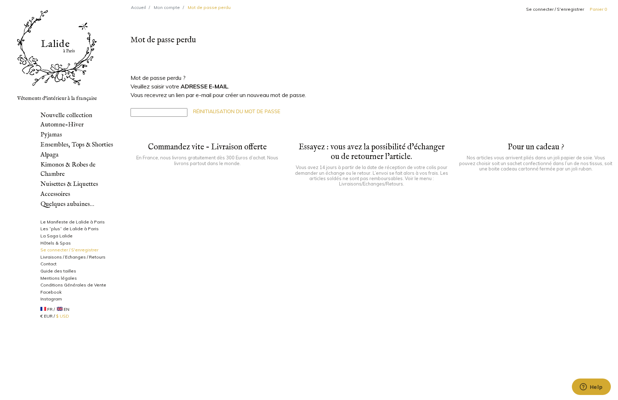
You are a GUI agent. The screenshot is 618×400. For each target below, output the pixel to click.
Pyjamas (51, 135)
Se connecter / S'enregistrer (555, 9)
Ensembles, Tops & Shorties (76, 145)
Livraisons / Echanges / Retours (73, 257)
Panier (598, 9)
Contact (48, 263)
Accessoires (55, 194)
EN (66, 309)
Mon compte (167, 7)
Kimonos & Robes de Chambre (67, 169)
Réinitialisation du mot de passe (236, 111)
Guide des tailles (58, 271)
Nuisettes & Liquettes (69, 184)
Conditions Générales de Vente (73, 285)
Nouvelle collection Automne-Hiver (66, 120)
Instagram (51, 299)
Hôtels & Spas (55, 243)
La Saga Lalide (56, 235)
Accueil (138, 7)
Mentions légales (58, 278)
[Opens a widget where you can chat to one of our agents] (591, 387)
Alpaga (49, 155)
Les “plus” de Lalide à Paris (69, 228)
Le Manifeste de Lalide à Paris (72, 222)
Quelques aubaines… (67, 204)
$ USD (62, 316)
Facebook (51, 292)
